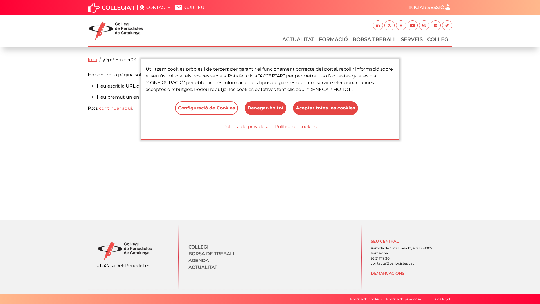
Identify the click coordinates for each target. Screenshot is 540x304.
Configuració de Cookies (206, 108)
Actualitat (298, 39)
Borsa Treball (374, 39)
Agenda (198, 260)
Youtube (413, 25)
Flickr (436, 25)
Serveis (412, 39)
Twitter (389, 25)
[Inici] (118, 31)
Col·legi (438, 39)
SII (428, 299)
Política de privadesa (246, 126)
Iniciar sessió (426, 7)
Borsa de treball (212, 253)
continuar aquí (115, 108)
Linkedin (378, 25)
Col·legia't (118, 7)
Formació (333, 39)
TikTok (447, 25)
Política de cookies (296, 126)
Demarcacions (387, 273)
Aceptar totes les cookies (325, 108)
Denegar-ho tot (266, 108)
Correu (194, 7)
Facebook (401, 25)
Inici (92, 59)
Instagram (424, 25)
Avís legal (442, 299)
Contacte (158, 7)
